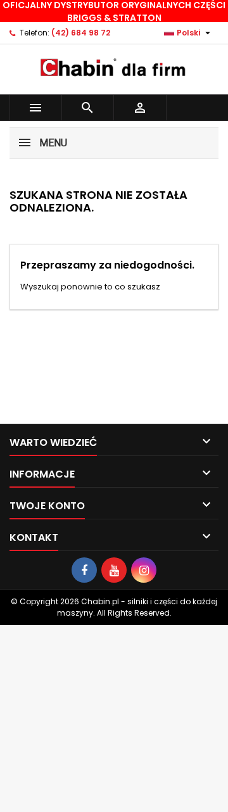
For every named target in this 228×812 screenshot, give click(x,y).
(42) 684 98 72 (80, 32)
